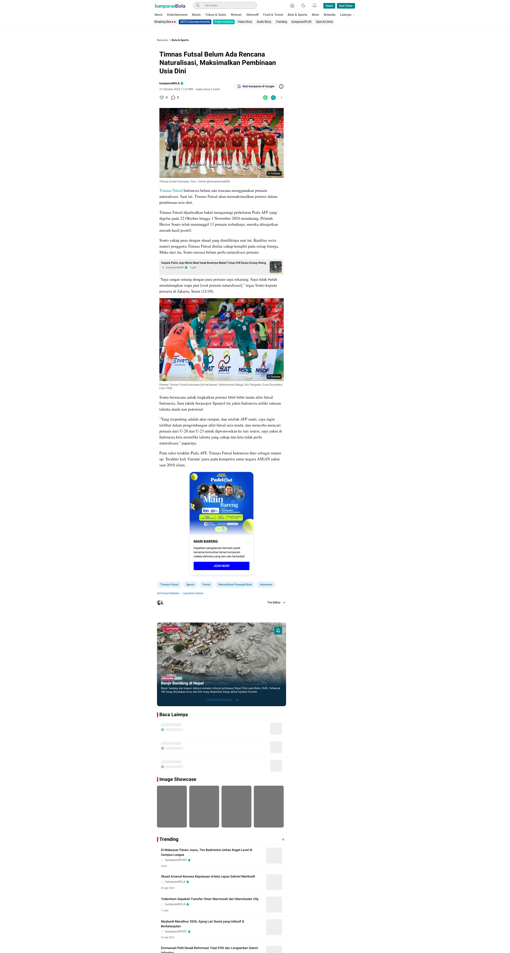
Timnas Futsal (170, 190)
